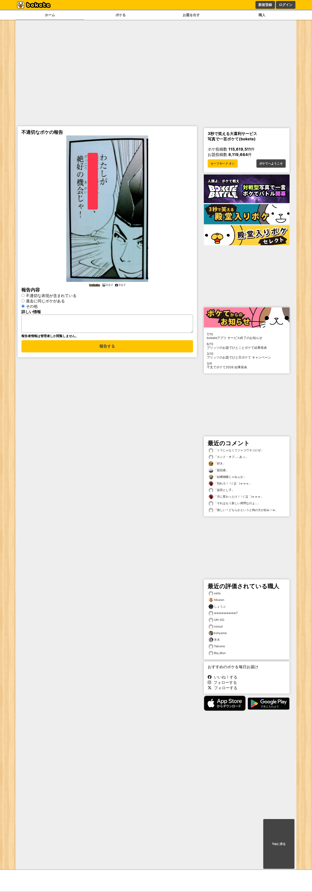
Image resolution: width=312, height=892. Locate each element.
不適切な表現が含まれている (51, 295)
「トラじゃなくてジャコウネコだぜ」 (238, 450)
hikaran (219, 600)
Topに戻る (279, 844)
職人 (262, 15)
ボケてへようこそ (271, 163)
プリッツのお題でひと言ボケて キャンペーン (239, 355)
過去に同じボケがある (45, 300)
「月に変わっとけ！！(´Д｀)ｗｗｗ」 (238, 496)
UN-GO (219, 620)
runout (218, 626)
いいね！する (224, 677)
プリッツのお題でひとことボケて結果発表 (237, 345)
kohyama (220, 633)
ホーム (50, 15)
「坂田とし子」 (223, 490)
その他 (32, 306)
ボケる (121, 15)
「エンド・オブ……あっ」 (230, 457)
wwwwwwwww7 (226, 613)
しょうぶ (220, 606)
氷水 (217, 639)
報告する (107, 346)
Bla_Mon (220, 653)
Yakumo (219, 646)
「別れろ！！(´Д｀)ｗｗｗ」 (232, 483)
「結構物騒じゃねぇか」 (229, 477)
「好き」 (219, 463)
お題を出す (191, 15)
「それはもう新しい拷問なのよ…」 (236, 503)
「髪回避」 (221, 470)
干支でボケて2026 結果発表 (227, 365)
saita (217, 593)
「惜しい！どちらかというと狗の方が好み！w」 (245, 510)
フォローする (224, 682)
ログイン (285, 5)
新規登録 (265, 5)
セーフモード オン (223, 163)
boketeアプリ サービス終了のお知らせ (234, 336)
